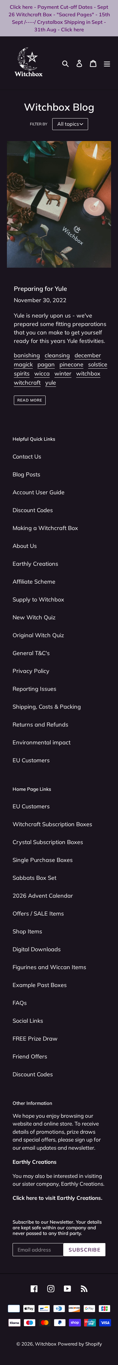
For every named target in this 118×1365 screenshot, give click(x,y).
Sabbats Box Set (34, 877)
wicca (42, 373)
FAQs (20, 1002)
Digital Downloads (37, 949)
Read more (29, 400)
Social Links (28, 1020)
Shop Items (27, 931)
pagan (46, 364)
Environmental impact (41, 742)
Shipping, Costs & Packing (47, 706)
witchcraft (27, 382)
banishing (27, 355)
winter (62, 373)
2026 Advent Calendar (43, 895)
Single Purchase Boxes (43, 860)
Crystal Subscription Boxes (48, 842)
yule (50, 382)
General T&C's (31, 653)
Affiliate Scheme (34, 581)
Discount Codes (33, 510)
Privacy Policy (31, 671)
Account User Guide (39, 492)
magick (23, 364)
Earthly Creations (35, 563)
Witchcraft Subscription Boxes (52, 824)
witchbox (88, 373)
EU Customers (31, 760)
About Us (25, 545)
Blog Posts (26, 474)
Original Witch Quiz (38, 635)
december (88, 355)
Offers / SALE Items (38, 913)
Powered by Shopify (80, 1344)
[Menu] (107, 62)
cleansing (57, 355)
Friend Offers (30, 1056)
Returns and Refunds (40, 724)
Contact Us (27, 456)
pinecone (71, 364)
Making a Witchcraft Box (45, 528)
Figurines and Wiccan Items (49, 967)
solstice (97, 364)
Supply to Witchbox (38, 599)
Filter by (38, 124)
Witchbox (45, 1344)
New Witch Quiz (34, 617)
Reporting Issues (34, 688)
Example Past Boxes (40, 985)
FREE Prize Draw (35, 1038)
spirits (22, 373)
